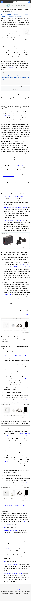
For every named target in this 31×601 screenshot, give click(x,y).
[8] (7, 435)
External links (6, 82)
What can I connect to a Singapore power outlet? (15, 505)
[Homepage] (2, 2)
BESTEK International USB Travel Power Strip (14, 220)
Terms (15, 589)
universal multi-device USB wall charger (20, 165)
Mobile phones (11, 67)
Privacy (12, 589)
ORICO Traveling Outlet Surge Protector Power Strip (15, 207)
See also (5, 79)
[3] (10, 266)
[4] (29, 266)
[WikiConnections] (15, 5)
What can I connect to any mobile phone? (13, 508)
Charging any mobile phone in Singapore (11, 75)
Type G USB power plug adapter (11, 530)
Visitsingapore (7, 524)
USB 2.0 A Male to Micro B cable (21, 266)
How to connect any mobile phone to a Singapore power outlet (16, 77)
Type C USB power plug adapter (11, 548)
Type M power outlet (14, 443)
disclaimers (10, 90)
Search (18, 589)
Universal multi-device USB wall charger (13, 573)
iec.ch (5, 527)
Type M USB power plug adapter (11, 564)
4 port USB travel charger (6, 115)
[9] (27, 230)
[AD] (29, 230)
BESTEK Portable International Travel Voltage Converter (16, 196)
